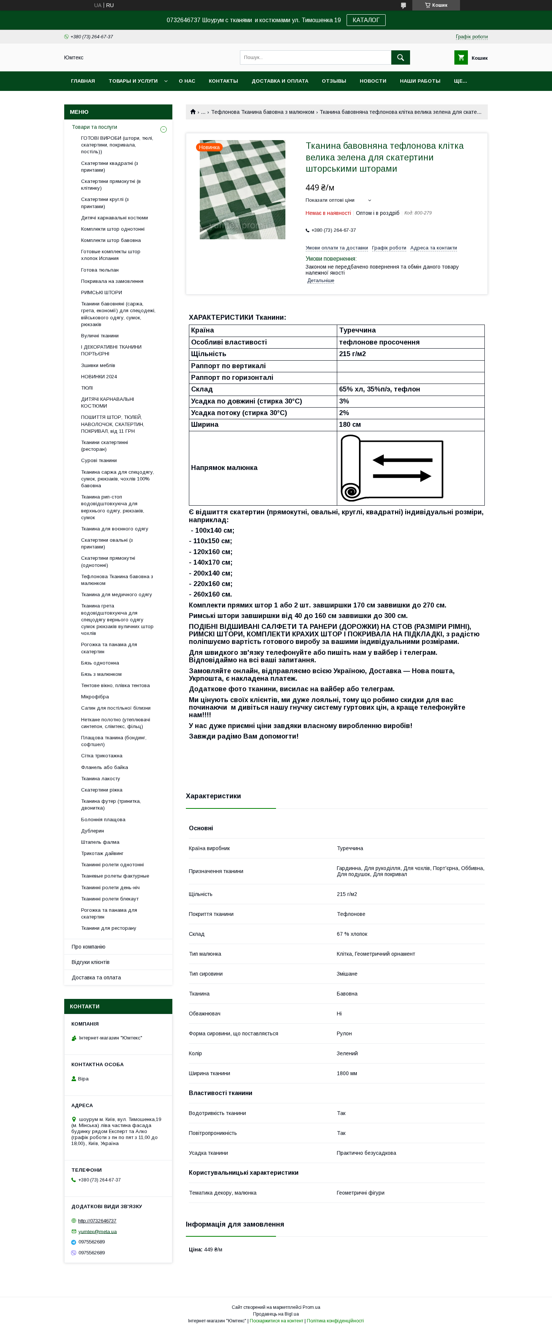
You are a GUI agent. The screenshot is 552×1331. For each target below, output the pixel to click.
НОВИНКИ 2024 (99, 376)
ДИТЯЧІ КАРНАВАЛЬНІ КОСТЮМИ (107, 402)
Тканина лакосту (100, 778)
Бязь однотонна (100, 663)
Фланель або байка (104, 767)
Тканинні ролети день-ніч (110, 887)
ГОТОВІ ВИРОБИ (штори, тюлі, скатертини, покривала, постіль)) (117, 144)
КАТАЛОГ (366, 20)
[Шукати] (400, 57)
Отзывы (334, 81)
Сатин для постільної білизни (116, 708)
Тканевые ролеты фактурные (115, 876)
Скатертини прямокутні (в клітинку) (111, 184)
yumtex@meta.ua (97, 1231)
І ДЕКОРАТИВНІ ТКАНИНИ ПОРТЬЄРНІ (111, 350)
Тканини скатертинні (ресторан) (104, 446)
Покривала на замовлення (112, 281)
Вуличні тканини (100, 335)
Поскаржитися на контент (276, 1320)
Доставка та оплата (96, 977)
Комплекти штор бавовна (111, 240)
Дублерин (92, 831)
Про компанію (89, 947)
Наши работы (420, 81)
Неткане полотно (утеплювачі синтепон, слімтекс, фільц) (115, 723)
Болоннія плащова (103, 819)
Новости (373, 81)
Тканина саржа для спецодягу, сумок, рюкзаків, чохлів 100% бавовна (117, 478)
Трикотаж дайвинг (102, 853)
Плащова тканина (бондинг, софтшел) (113, 741)
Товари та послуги (94, 127)
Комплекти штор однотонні (113, 229)
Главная (83, 81)
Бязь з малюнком (101, 674)
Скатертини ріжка (101, 790)
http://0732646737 (97, 1221)
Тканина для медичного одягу (116, 594)
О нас (187, 81)
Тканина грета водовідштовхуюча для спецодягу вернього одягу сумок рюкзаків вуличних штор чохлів (117, 619)
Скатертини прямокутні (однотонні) (108, 561)
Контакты (223, 81)
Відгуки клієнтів (91, 962)
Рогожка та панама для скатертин (109, 648)
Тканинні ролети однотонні (112, 864)
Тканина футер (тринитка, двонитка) (111, 804)
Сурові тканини (99, 460)
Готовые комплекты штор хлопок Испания (110, 255)
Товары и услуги (133, 81)
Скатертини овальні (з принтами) (107, 543)
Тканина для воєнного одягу (114, 529)
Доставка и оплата (280, 81)
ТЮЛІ (87, 388)
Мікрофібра (95, 696)
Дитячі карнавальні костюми (114, 218)
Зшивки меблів (98, 365)
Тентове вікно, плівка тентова (115, 685)
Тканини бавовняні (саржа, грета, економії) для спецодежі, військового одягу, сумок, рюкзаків (118, 314)
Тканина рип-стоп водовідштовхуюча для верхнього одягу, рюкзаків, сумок (112, 507)
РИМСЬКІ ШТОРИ (101, 292)
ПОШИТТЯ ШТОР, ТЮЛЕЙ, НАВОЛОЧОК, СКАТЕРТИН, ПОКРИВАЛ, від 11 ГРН (112, 424)
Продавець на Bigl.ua (276, 1314)
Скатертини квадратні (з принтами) (109, 166)
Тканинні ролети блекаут (110, 899)
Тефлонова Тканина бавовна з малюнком (262, 112)
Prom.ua (311, 1307)
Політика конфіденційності (335, 1320)
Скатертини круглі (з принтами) (105, 202)
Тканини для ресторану (108, 928)
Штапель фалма (100, 842)
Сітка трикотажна (101, 755)
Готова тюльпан (100, 270)
